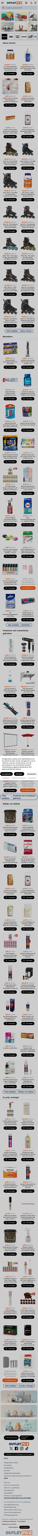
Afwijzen (19, 774)
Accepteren (6, 774)
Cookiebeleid (6, 778)
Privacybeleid (32, 778)
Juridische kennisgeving (19, 778)
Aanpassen (31, 774)
